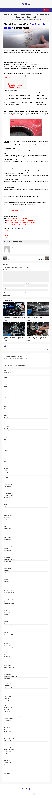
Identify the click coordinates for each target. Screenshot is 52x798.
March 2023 (6, 468)
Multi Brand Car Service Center (9, 711)
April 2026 (5, 388)
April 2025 (5, 415)
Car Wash (5, 654)
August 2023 (6, 457)
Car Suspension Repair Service (9, 647)
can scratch (22, 58)
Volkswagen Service (7, 767)
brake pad (5, 506)
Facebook (6, 230)
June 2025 (5, 410)
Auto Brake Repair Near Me (9, 493)
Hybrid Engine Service (8, 694)
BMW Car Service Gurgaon (8, 499)
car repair (5, 616)
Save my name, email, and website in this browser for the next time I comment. (17, 292)
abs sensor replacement (8, 480)
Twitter (6, 232)
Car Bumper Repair (7, 541)
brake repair (6, 508)
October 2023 (6, 452)
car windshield (6, 672)
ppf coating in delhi (7, 733)
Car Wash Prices (7, 658)
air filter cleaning (7, 482)
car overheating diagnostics (9, 603)
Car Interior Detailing (7, 594)
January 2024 (6, 448)
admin (13, 19)
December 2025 (6, 397)
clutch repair (6, 680)
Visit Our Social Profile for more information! (14, 87)
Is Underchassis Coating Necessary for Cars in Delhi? (13, 356)
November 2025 (6, 399)
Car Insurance (6, 583)
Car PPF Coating (7, 612)
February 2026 (6, 393)
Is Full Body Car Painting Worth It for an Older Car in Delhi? (14, 363)
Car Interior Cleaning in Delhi (9, 588)
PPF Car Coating (7, 727)
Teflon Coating (6, 753)
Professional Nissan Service (9, 738)
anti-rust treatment (7, 486)
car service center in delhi (8, 634)
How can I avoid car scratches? (12, 210)
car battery (6, 530)
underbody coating (7, 760)
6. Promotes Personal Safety (12, 84)
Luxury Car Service (7, 705)
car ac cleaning (6, 513)
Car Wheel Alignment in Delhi (9, 667)
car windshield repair (7, 674)
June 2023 (5, 461)
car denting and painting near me (10, 559)
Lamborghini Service (7, 700)
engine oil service (7, 689)
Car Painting (6, 605)
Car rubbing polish (7, 627)
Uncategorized (6, 758)
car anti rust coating (7, 526)
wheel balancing (7, 775)
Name (4, 283)
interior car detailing (7, 696)
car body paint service (8, 539)
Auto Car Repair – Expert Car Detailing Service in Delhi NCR (16, 85)
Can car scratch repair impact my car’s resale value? (16, 212)
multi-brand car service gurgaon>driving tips (12, 716)
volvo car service (7, 769)
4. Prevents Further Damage (11, 82)
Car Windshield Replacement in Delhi (10, 676)
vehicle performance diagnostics (10, 764)
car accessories (6, 524)
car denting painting (7, 561)
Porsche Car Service (7, 725)
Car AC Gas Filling (7, 517)
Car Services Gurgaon (8, 643)
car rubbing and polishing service (10, 625)
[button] (26, 208)
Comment (5, 269)
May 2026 (5, 386)
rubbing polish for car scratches (9, 744)
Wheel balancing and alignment (10, 778)
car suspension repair (8, 645)
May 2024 (5, 439)
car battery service (7, 537)
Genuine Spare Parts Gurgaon (9, 691)
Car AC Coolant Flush (8, 515)
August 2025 (6, 406)
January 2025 (6, 421)
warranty (5, 771)
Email (27, 283)
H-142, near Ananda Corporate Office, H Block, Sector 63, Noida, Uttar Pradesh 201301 (21, 222)
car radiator (6, 614)
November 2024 (6, 426)
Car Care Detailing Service (9, 544)
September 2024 (6, 430)
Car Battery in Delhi (7, 533)
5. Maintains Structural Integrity (12, 83)
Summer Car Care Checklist (9, 749)
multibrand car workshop (8, 718)
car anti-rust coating (7, 528)
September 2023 (6, 455)
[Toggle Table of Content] (25, 76)
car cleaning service (7, 550)
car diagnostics (6, 570)
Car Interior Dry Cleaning (8, 597)
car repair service (7, 621)
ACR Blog (26, 4)
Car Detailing (17, 19)
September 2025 (6, 404)
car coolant (6, 555)
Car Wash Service (7, 661)
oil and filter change (7, 720)
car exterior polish (7, 579)
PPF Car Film (6, 729)
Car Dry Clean (6, 572)
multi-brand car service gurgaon (10, 714)
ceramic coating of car (8, 678)
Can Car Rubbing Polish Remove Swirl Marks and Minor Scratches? (16, 365)
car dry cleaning (7, 574)
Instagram (6, 237)
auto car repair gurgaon (8, 495)
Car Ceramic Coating (8, 546)
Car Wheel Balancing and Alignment (10, 669)
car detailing (11, 241)
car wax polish (6, 663)
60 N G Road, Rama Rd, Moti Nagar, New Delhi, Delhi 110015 (18, 218)
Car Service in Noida (7, 638)
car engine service (7, 577)
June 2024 (5, 437)
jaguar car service (7, 698)
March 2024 (6, 443)
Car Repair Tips (6, 623)
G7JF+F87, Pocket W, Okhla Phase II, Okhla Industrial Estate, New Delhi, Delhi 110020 (20, 220)
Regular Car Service (7, 740)
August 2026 (6, 379)
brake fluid (5, 504)
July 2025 (5, 408)
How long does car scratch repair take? (13, 208)
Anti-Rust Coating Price (8, 484)
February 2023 (6, 470)
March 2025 (6, 417)
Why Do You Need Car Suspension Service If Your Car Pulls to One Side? (16, 358)
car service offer (7, 641)
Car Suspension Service (8, 652)
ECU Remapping (7, 685)
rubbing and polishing (8, 742)
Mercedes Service (7, 709)
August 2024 (6, 432)
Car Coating (6, 552)
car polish (5, 610)
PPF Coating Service (7, 736)
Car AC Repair (6, 519)
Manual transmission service (9, 707)
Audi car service (6, 491)
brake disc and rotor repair (9, 502)
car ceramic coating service (9, 548)
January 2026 (6, 395)
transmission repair (7, 755)
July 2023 (5, 459)
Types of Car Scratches (10, 77)
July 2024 (5, 435)
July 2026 (5, 382)
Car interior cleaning (7, 585)
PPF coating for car (7, 731)
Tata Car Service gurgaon (8, 751)
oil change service (7, 722)
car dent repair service (8, 557)
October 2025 (6, 402)
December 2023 (6, 450)
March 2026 (6, 391)
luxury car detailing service (9, 702)
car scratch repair (23, 19)
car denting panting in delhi (9, 563)
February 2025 (6, 419)
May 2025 (5, 413)
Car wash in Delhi (7, 656)
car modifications (7, 601)
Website (5, 288)
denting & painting (7, 683)
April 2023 (5, 466)
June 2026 (5, 384)
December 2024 (6, 424)
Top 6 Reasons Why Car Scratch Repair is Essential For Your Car (15, 78)
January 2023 (6, 472)
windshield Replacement (8, 780)
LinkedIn (6, 233)
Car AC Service (6, 521)
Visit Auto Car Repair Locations (12, 86)
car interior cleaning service (9, 592)
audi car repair (6, 488)
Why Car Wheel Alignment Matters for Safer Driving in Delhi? (14, 360)
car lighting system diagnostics (9, 599)
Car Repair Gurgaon (7, 619)
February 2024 (6, 446)
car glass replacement (8, 581)
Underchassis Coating (8, 762)
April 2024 (5, 441)
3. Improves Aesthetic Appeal (12, 81)
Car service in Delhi (7, 636)
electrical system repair (8, 687)
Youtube (6, 235)
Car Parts (5, 608)
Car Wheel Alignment (8, 665)
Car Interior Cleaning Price (8, 590)
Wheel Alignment (7, 773)
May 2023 (5, 463)
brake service (6, 510)
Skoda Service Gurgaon (8, 747)
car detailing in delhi (7, 568)
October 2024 (6, 428)
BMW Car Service (7, 497)
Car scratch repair (12, 114)
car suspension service (8, 650)
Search (5, 345)
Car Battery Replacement (8, 535)
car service (6, 632)
